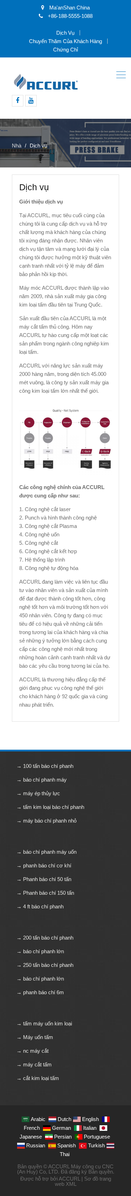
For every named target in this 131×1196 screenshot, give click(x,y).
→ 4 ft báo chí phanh (40, 906)
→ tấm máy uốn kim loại (44, 1023)
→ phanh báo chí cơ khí (43, 865)
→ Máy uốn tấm (34, 1037)
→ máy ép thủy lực (38, 793)
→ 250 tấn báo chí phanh (44, 965)
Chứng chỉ (65, 49)
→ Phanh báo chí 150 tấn (45, 893)
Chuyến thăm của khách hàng (65, 41)
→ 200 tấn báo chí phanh (44, 938)
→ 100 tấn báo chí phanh (44, 766)
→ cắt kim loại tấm (37, 1078)
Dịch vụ (65, 32)
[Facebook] (17, 100)
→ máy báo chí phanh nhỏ (46, 821)
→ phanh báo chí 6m (40, 992)
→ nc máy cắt (32, 1051)
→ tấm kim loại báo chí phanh (50, 807)
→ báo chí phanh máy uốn (46, 852)
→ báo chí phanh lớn (40, 951)
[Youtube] (31, 100)
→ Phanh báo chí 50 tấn (43, 879)
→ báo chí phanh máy (41, 780)
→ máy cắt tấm (34, 1064)
